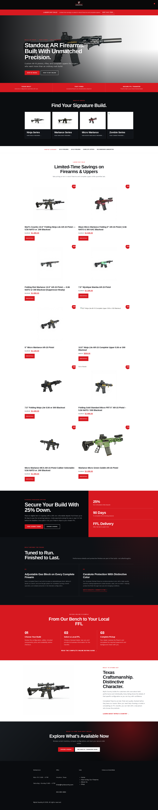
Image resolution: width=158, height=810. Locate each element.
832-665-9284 (61, 792)
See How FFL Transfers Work (87, 749)
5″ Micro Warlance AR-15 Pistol (39, 347)
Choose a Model (52, 526)
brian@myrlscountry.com (64, 785)
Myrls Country (38, 802)
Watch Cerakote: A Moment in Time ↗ (95, 590)
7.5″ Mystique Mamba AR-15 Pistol (94, 287)
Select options (30, 238)
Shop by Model (32, 72)
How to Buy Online (49, 72)
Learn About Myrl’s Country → (116, 714)
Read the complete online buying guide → (79, 650)
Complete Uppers (88, 149)
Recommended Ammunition (105, 149)
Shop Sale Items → (108, 12)
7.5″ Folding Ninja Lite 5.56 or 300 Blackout (45, 407)
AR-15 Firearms (64, 149)
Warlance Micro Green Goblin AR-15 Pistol (98, 468)
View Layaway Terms (34, 526)
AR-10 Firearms (75, 149)
